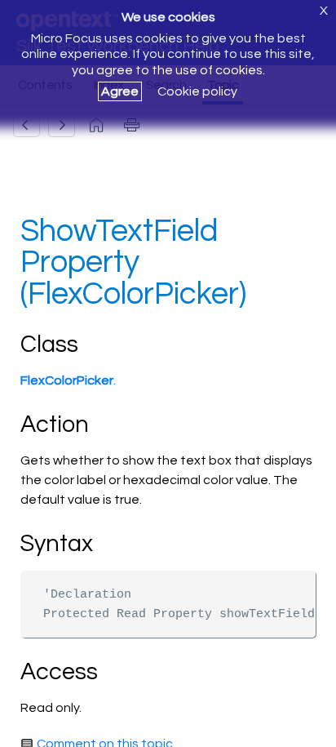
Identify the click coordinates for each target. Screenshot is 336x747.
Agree (120, 91)
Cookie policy (197, 91)
